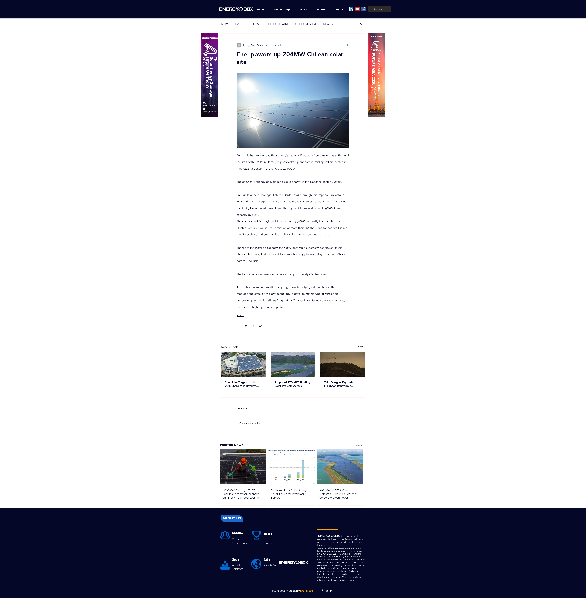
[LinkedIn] (351, 9)
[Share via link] (260, 326)
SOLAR (256, 24)
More (326, 24)
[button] (324, 9)
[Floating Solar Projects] (293, 364)
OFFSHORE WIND (277, 24)
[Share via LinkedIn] (252, 326)
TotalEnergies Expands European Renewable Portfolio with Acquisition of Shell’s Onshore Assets (342, 384)
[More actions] (347, 45)
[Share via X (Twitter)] (245, 326)
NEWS (225, 24)
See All (361, 346)
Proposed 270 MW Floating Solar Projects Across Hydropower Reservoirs (292, 384)
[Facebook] (363, 9)
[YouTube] (357, 9)
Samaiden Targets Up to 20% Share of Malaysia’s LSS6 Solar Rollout (240, 384)
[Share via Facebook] (238, 326)
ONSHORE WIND (306, 24)
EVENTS (240, 24)
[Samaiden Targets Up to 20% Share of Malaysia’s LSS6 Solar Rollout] (243, 364)
